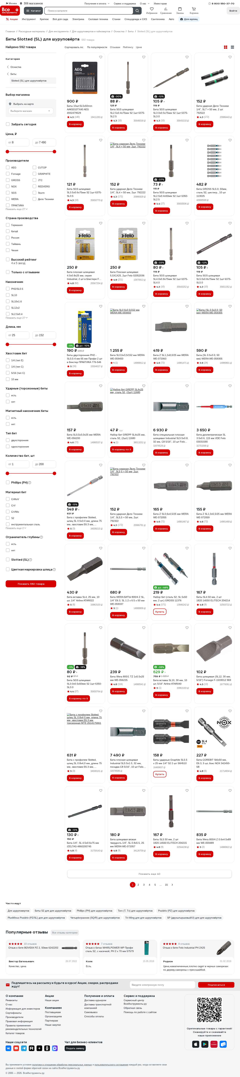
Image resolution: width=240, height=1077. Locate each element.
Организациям (53, 1016)
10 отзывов (30, 943)
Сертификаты (13, 1012)
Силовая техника (98, 19)
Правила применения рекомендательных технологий (23, 1027)
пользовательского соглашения (111, 1064)
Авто (171, 19)
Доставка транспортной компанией (97, 1006)
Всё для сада (60, 19)
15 (166, 884)
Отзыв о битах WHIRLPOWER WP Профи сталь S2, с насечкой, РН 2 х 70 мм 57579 (110, 949)
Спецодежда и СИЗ (136, 19)
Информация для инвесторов (23, 1008)
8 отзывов (184, 943)
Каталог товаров (15, 1033)
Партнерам (51, 1020)
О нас (9, 1004)
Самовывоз (90, 1012)
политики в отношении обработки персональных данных (62, 1064)
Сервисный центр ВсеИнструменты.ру (135, 1002)
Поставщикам (53, 1012)
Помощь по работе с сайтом (140, 1012)
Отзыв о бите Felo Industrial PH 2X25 (184, 947)
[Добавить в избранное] (100, 57)
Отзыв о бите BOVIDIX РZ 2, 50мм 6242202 (33, 947)
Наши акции (52, 1000)
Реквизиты (11, 1000)
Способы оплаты (94, 1016)
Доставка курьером (95, 1000)
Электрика (78, 19)
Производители (14, 1017)
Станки (116, 19)
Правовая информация (19, 1021)
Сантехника (158, 19)
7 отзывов (106, 943)
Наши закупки (53, 1024)
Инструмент (29, 19)
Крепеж (44, 19)
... (161, 884)
